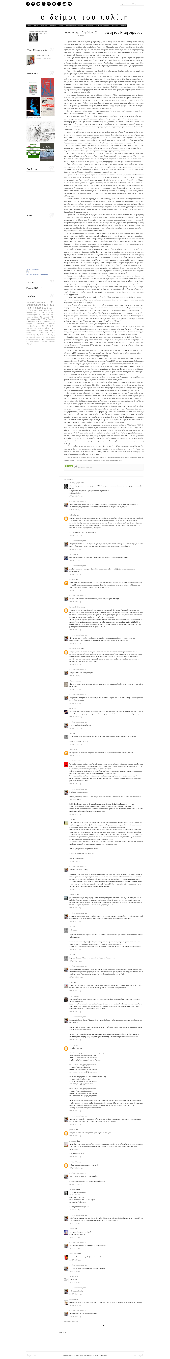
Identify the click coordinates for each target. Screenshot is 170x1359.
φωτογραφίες (34, 341)
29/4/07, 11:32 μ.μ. (76, 889)
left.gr (53, 341)
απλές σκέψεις (33, 317)
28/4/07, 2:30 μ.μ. (75, 602)
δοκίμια (61, 25)
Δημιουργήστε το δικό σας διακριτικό (37, 274)
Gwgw (71, 1045)
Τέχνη (53, 335)
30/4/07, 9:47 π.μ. (75, 950)
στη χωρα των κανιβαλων (38, 31)
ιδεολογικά (43, 335)
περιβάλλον (44, 330)
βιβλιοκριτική (36, 326)
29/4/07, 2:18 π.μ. (75, 689)
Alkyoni (72, 1229)
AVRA (71, 982)
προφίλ (36, 25)
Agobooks (73, 1141)
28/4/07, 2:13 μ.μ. (75, 590)
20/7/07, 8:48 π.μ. (75, 1305)
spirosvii (72, 1299)
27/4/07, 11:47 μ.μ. (76, 496)
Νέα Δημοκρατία (34, 319)
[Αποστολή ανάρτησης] (75, 465)
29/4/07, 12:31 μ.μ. (76, 756)
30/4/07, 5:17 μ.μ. (75, 1111)
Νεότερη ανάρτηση (65, 1325)
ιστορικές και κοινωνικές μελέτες (74, 25)
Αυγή (53, 337)
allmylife (72, 1276)
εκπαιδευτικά (33, 312)
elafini (71, 708)
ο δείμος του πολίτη (85, 17)
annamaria (73, 1189)
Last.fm (59, 4)
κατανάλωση (31, 335)
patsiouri (72, 579)
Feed (28, 4)
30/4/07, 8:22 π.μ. (75, 922)
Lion (71, 733)
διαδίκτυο (34, 321)
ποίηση (52, 308)
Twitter (38, 4)
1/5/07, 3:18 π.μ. (75, 1210)
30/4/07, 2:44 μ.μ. (75, 991)
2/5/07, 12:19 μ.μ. (75, 1294)
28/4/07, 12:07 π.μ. (76, 535)
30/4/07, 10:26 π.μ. (76, 977)
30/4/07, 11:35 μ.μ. (76, 1184)
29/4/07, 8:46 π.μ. (75, 703)
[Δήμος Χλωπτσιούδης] (27, 272)
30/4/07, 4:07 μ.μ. (75, 1040)
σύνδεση (123, 25)
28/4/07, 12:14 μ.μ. (76, 561)
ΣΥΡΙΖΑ (45, 337)
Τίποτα (71, 749)
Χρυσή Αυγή (44, 333)
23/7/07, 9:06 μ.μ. (75, 1317)
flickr (54, 4)
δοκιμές (37, 307)
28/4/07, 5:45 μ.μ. (75, 643)
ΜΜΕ (48, 326)
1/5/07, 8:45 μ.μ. (75, 1271)
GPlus (44, 4)
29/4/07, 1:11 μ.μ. (75, 784)
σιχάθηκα (32, 344)
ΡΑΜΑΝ (72, 515)
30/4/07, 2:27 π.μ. (75, 908)
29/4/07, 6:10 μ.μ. (75, 814)
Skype (70, 4)
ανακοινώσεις (34, 339)
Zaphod (72, 554)
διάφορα (51, 319)
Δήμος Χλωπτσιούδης (33, 269)
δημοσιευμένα (34, 305)
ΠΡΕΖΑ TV (73, 1162)
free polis (45, 341)
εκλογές (46, 315)
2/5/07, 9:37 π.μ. (75, 1283)
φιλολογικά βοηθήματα (102, 25)
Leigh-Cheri (73, 761)
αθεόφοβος (73, 681)
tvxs (52, 305)
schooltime (41, 324)
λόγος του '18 (43, 33)
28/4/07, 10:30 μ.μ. (76, 676)
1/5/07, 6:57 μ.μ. (75, 1260)
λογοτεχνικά (89, 25)
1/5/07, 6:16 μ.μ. (75, 1248)
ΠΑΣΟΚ (29, 328)
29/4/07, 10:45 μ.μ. (76, 861)
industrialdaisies (75, 607)
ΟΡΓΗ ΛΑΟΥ (73, 1254)
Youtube (49, 4)
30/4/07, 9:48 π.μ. (75, 961)
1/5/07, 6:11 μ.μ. (75, 1237)
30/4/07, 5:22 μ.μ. (75, 1124)
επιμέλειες (53, 25)
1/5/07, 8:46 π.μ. (75, 1223)
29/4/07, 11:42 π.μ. (76, 744)
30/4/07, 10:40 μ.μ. (76, 1168)
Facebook (33, 4)
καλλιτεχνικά (31, 330)
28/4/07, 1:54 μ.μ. (75, 574)
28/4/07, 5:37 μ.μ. (75, 630)
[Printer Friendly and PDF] (69, 466)
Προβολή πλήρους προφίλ (44, 58)
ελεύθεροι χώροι (44, 328)
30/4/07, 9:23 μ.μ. (75, 1157)
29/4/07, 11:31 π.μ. (76, 717)
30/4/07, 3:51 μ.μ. (75, 1012)
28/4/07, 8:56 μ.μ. (75, 664)
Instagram (64, 4)
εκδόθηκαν (44, 25)
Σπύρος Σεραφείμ (75, 483)
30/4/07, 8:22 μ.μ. (75, 1136)
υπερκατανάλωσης (131, 1037)
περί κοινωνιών (41, 310)
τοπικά (47, 317)
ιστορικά (52, 324)
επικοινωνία (115, 25)
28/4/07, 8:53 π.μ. (75, 549)
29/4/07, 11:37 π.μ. (76, 728)
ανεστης (72, 996)
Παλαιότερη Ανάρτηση (141, 1325)
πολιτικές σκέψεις (86, 467)
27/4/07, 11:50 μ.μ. (76, 510)
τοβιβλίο (30, 324)
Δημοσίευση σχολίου (71, 1321)
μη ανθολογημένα (49, 339)
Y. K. (71, 819)
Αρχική (29, 25)
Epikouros (73, 894)
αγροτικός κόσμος (35, 337)
